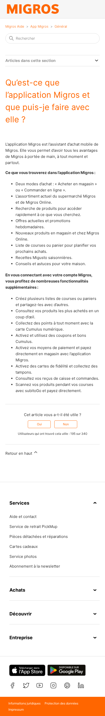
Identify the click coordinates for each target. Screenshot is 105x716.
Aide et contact (22, 516)
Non (66, 424)
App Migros (39, 26)
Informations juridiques (24, 703)
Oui (39, 424)
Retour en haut (19, 453)
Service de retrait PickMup (33, 526)
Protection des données (61, 703)
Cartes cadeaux (23, 546)
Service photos (23, 556)
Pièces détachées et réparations (38, 536)
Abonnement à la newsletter (34, 566)
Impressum (16, 709)
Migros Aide (14, 26)
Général (61, 26)
